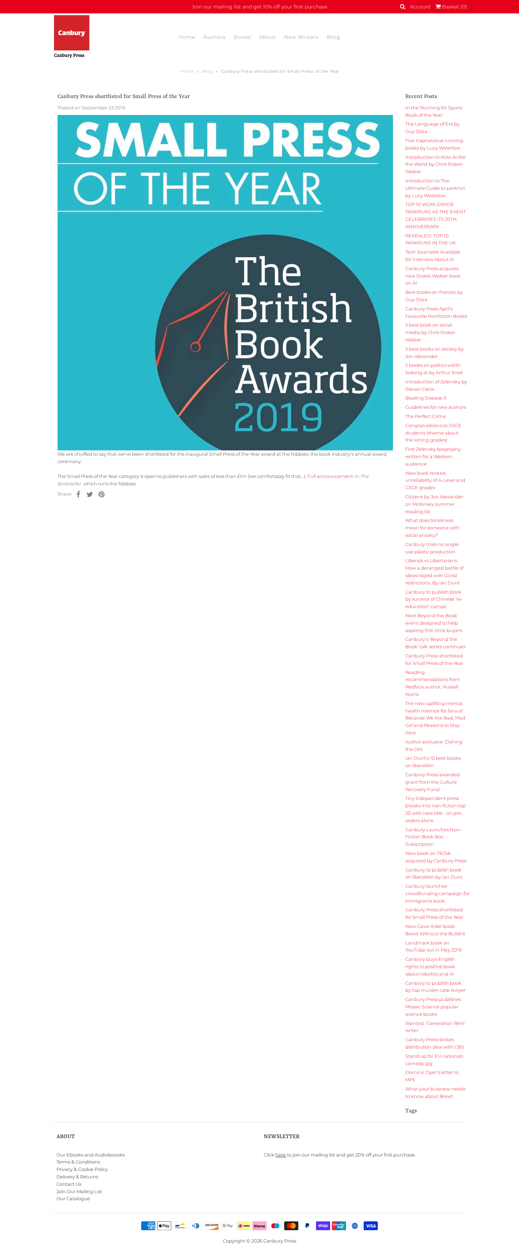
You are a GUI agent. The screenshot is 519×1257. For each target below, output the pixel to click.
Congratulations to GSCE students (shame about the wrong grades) (433, 433)
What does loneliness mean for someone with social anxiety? (432, 527)
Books (242, 37)
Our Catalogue (73, 1198)
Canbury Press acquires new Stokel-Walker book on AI (433, 276)
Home (187, 37)
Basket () (454, 7)
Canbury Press (279, 1241)
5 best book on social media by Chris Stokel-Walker (430, 332)
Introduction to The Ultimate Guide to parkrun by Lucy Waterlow (435, 188)
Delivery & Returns (77, 1176)
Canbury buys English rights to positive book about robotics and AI (430, 966)
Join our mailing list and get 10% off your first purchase (259, 7)
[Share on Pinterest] (101, 493)
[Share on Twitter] (90, 493)
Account (420, 7)
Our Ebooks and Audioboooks (90, 1155)
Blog (333, 37)
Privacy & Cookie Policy (82, 1169)
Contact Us (68, 1184)
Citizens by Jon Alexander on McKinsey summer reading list (434, 504)
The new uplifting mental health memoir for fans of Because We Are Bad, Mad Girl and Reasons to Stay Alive (435, 717)
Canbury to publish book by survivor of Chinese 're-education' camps (434, 599)
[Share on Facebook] (78, 493)
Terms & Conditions (78, 1162)
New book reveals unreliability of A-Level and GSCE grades (435, 480)
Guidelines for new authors (435, 407)
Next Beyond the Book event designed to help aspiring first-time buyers (433, 623)
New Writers (301, 37)
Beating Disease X (425, 398)
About (267, 37)
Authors (214, 37)
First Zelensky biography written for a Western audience (433, 456)
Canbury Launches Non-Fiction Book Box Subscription (433, 837)
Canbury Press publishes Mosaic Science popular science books (433, 1006)
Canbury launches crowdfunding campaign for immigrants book (437, 893)
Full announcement (331, 476)
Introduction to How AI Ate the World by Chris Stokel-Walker (435, 164)
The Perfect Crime (425, 416)
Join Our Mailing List (79, 1191)
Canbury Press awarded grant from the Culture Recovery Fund (432, 782)
